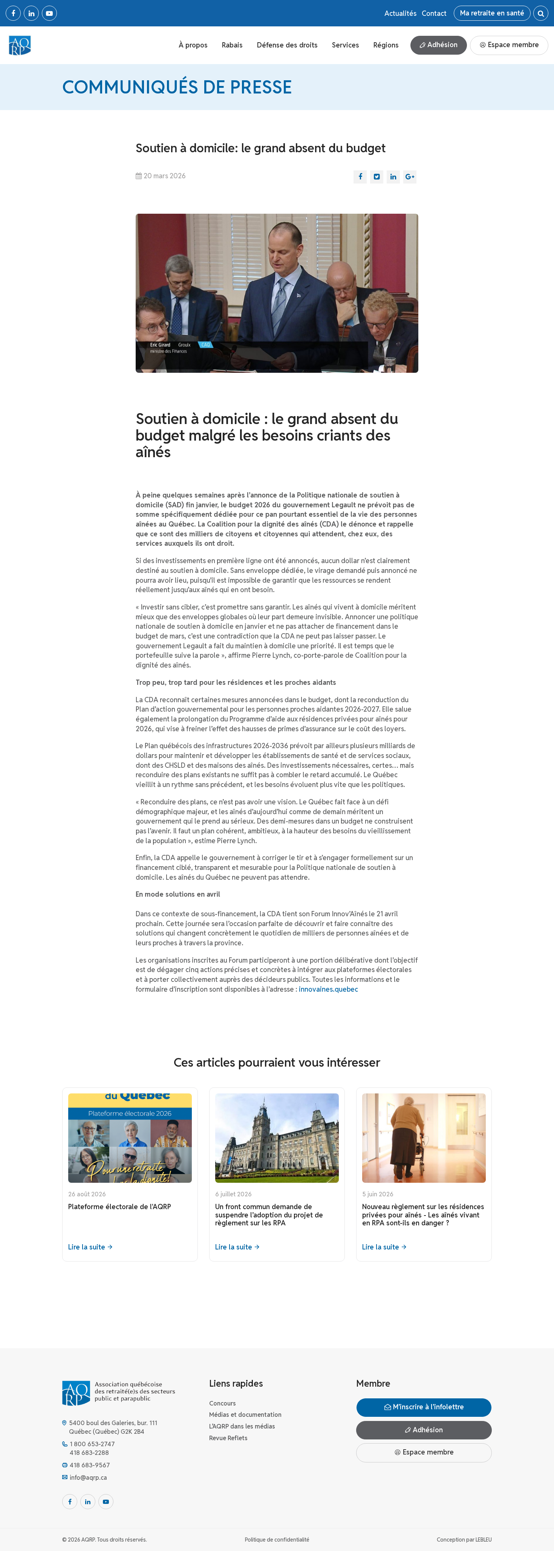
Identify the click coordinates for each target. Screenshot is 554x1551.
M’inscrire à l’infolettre (427, 1406)
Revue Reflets (228, 1438)
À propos (193, 45)
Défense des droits (287, 45)
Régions (386, 45)
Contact (434, 13)
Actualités (400, 13)
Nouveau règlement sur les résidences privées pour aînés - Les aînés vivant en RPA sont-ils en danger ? (423, 1214)
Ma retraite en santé (492, 13)
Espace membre (512, 44)
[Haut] (533, 1530)
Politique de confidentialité (277, 1539)
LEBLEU (484, 1539)
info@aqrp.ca (88, 1478)
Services (345, 45)
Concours (222, 1403)
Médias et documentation (245, 1415)
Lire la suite (86, 1247)
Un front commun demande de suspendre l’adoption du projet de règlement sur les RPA (269, 1214)
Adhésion (441, 44)
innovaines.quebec (328, 989)
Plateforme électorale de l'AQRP (119, 1206)
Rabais (232, 45)
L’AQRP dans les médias (242, 1426)
